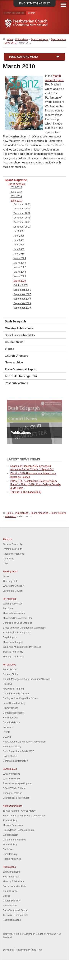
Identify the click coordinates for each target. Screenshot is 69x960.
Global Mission (10, 834)
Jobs (5, 563)
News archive (14, 362)
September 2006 (22, 290)
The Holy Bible (10, 581)
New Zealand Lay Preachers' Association (24, 741)
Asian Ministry (10, 820)
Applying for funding (13, 688)
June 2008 (19, 244)
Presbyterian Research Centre (18, 829)
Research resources (13, 553)
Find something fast (34, 3)
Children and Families (14, 839)
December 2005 (21, 204)
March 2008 (19, 271)
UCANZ (7, 736)
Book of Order (10, 669)
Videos (9, 348)
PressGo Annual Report (21, 369)
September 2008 (22, 298)
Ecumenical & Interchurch (16, 797)
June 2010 (19, 253)
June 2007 (19, 240)
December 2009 (21, 222)
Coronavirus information (15, 760)
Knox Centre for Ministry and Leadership (24, 815)
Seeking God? (10, 571)
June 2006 (19, 235)
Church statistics (11, 722)
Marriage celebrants (13, 656)
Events (6, 731)
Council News (14, 342)
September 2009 (22, 303)
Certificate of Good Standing (17, 622)
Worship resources (12, 603)
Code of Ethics (10, 674)
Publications (21, 39)
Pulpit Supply (10, 637)
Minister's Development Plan (18, 617)
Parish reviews (10, 717)
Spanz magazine (39, 39)
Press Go (7, 683)
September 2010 (22, 307)
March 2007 (19, 267)
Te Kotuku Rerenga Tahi (21, 376)
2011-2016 (16, 196)
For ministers (9, 598)
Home (10, 39)
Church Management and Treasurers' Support (26, 678)
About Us (7, 539)
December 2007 (21, 213)
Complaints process (13, 712)
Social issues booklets (20, 335)
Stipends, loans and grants (17, 632)
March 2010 (19, 281)
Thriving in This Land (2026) (25, 491)
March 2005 (19, 258)
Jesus (6, 576)
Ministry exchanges (13, 642)
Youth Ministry (10, 844)
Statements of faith (12, 548)
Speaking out (10, 768)
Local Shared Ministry (14, 703)
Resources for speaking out (17, 783)
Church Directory (16, 355)
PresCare (8, 608)
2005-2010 (10, 42)
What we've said (11, 778)
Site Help (37, 949)
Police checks (10, 755)
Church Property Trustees (16, 693)
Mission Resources (13, 825)
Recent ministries (12, 858)
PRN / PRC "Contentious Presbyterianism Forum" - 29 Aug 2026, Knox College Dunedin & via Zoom (35, 484)
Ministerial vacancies (14, 613)
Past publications (16, 383)
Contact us (8, 558)
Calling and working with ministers (21, 698)
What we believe (11, 773)
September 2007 (22, 294)
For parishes (9, 664)
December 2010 (21, 226)
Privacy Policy (23, 949)
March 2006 (19, 262)
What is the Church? (13, 585)
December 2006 (21, 208)
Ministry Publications (19, 328)
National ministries (12, 805)
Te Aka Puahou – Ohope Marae (19, 810)
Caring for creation (12, 792)
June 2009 (19, 249)
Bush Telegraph (15, 321)
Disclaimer (8, 949)
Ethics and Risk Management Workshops (24, 627)
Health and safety (12, 746)
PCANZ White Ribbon (14, 788)
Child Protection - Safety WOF (18, 751)
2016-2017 (16, 192)
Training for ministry (13, 651)
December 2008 (21, 217)
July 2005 (18, 231)
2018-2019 (16, 187)
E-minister (8, 849)
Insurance (8, 727)
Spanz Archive (58, 39)
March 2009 (19, 276)
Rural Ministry (10, 853)
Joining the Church (13, 590)
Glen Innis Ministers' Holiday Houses (22, 646)
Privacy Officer (10, 707)
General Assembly (12, 544)
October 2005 (20, 285)
